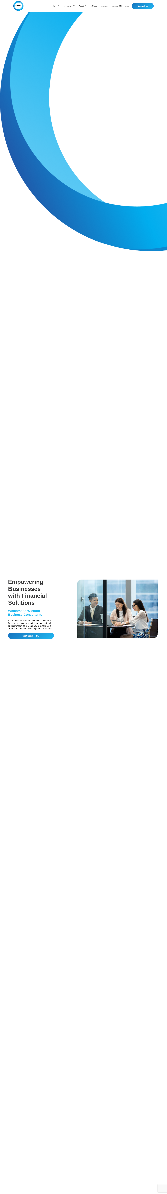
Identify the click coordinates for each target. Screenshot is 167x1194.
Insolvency (67, 6)
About (81, 6)
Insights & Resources (120, 6)
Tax (54, 6)
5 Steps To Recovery (99, 6)
